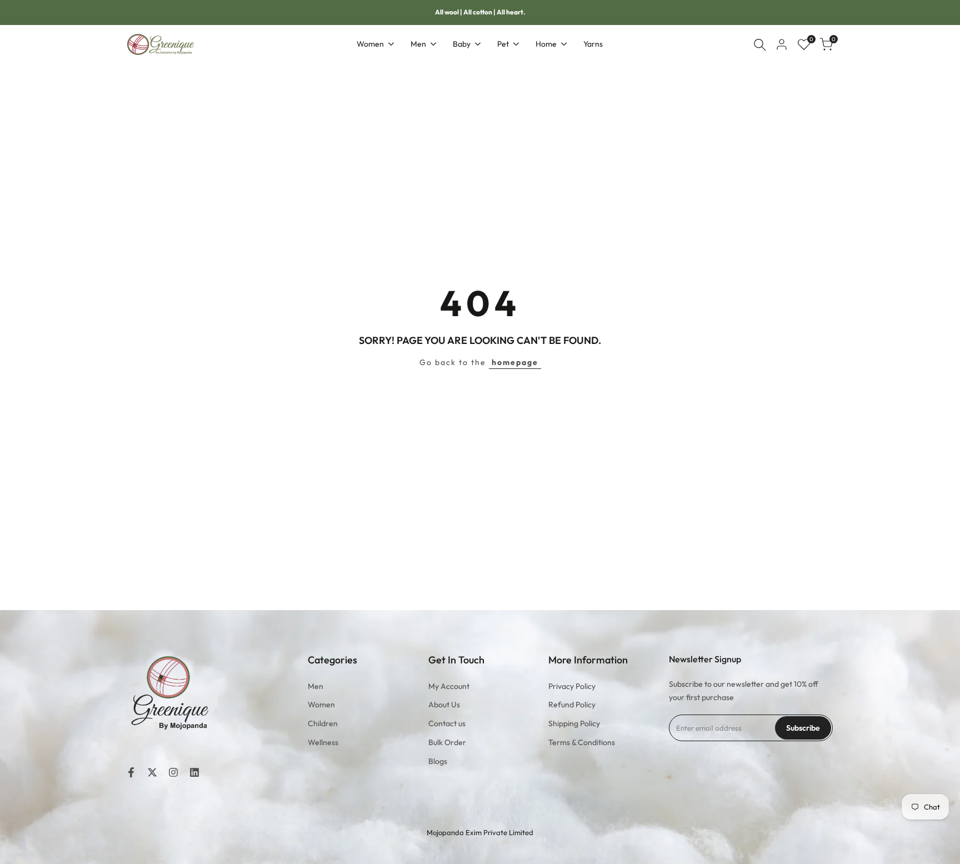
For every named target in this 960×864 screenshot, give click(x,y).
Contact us (447, 723)
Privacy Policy (572, 686)
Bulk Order (447, 742)
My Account (448, 686)
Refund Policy (572, 705)
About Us (444, 705)
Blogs (437, 761)
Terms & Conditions (581, 742)
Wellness (323, 742)
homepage (515, 362)
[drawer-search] (760, 44)
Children (323, 723)
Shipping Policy (574, 723)
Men (315, 686)
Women (321, 705)
